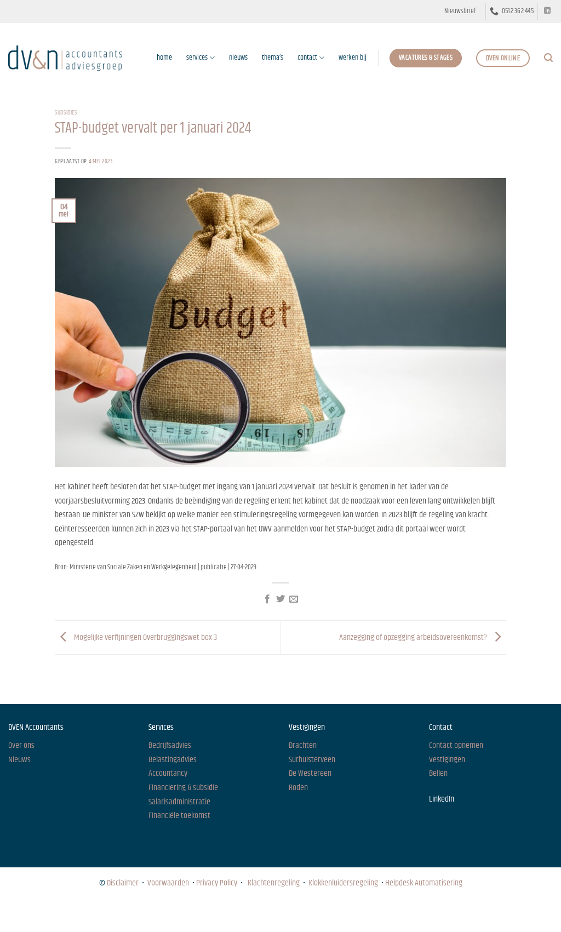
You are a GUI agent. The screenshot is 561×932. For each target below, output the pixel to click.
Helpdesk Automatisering (423, 883)
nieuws (238, 58)
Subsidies (66, 112)
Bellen (438, 773)
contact (307, 58)
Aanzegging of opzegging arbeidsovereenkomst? (414, 637)
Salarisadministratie (179, 802)
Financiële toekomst (179, 815)
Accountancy (167, 773)
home (164, 58)
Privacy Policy (216, 883)
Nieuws (18, 913)
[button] (460, 11)
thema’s (272, 58)
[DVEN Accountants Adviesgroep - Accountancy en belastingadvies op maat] (65, 58)
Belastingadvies (172, 760)
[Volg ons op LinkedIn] (547, 11)
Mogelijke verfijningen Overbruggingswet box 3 (144, 637)
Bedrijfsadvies (169, 745)
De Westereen (310, 773)
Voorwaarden (168, 883)
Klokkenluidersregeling (343, 883)
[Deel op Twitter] (280, 599)
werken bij (353, 58)
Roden (298, 787)
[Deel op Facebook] (266, 599)
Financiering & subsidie (183, 787)
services (197, 58)
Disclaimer (123, 883)
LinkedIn (441, 799)
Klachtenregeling (274, 883)
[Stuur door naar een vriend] (293, 599)
